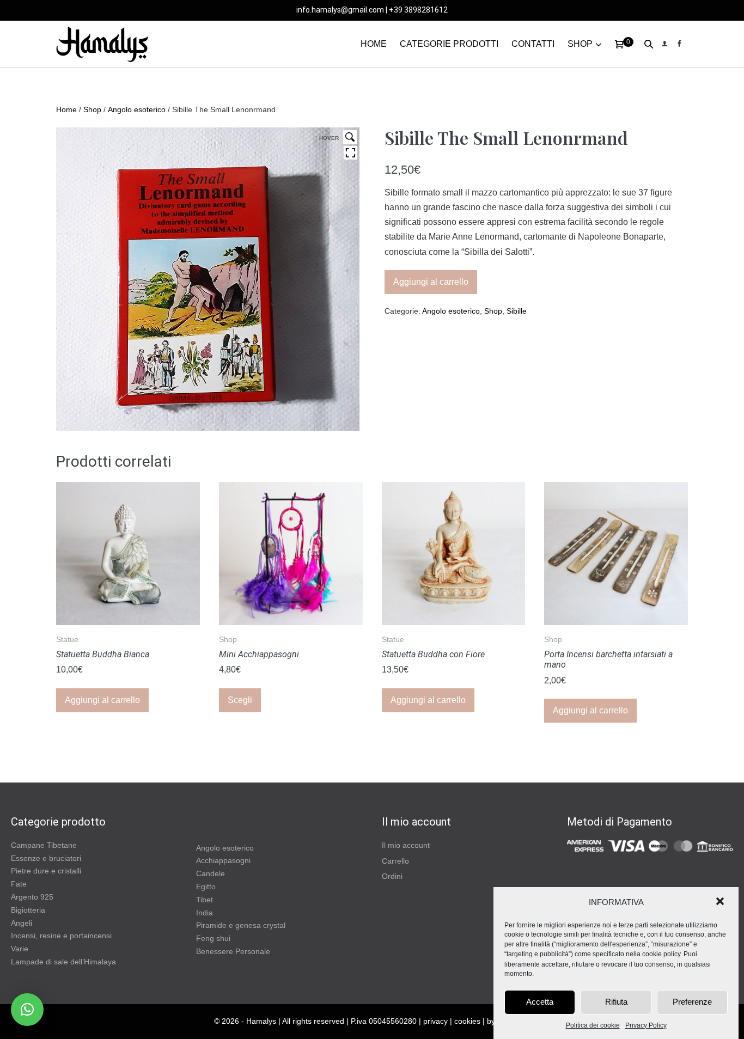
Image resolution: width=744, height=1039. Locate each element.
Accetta (539, 1001)
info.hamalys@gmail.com (340, 9)
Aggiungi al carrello (430, 281)
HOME (374, 43)
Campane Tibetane (44, 845)
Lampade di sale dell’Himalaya (63, 961)
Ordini (392, 876)
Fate (19, 883)
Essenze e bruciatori (46, 858)
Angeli (21, 923)
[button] (721, 902)
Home (66, 109)
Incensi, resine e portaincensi (61, 935)
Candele (210, 873)
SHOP (580, 43)
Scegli (240, 700)
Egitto (206, 886)
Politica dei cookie (593, 1025)
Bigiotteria (28, 910)
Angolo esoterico (137, 109)
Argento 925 (32, 897)
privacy (435, 1021)
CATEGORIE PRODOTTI (449, 43)
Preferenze (692, 1001)
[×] (27, 1009)
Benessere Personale (233, 951)
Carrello (395, 861)
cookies (467, 1021)
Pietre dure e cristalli (46, 870)
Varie (19, 948)
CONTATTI (532, 43)
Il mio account (406, 845)
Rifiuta (616, 1001)
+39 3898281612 (418, 9)
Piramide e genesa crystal (240, 925)
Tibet (204, 899)
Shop (92, 109)
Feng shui (213, 938)
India (204, 912)
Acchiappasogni (223, 860)
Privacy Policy (646, 1025)
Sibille (517, 311)
